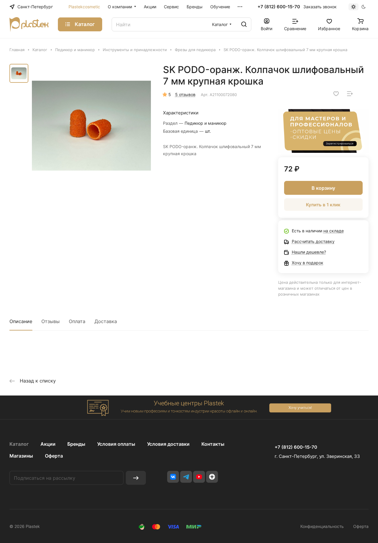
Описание (20, 321)
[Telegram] (186, 477)
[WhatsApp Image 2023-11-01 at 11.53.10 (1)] (91, 125)
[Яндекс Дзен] (212, 477)
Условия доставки (168, 444)
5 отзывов (185, 94)
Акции (48, 444)
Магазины (21, 456)
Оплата (77, 321)
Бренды (76, 444)
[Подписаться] (136, 478)
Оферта (54, 456)
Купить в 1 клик (323, 205)
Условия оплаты (116, 444)
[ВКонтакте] (173, 477)
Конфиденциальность (322, 526)
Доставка (105, 321)
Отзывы (50, 321)
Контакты (212, 444)
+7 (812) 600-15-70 (279, 6)
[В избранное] (336, 93)
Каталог (19, 444)
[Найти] (244, 24)
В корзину (323, 188)
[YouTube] (199, 477)
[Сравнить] (350, 93)
